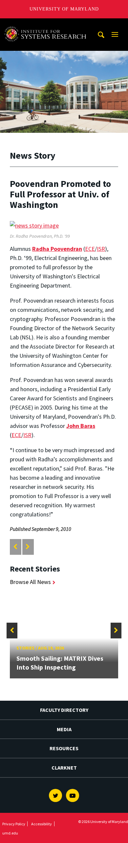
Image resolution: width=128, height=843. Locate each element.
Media (64, 729)
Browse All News (30, 582)
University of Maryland (64, 9)
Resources (64, 748)
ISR (101, 248)
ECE (90, 248)
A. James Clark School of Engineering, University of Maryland (47, 24)
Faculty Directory (64, 710)
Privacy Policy (13, 823)
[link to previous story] (15, 547)
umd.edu (10, 833)
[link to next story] (28, 547)
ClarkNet (64, 767)
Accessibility (41, 823)
